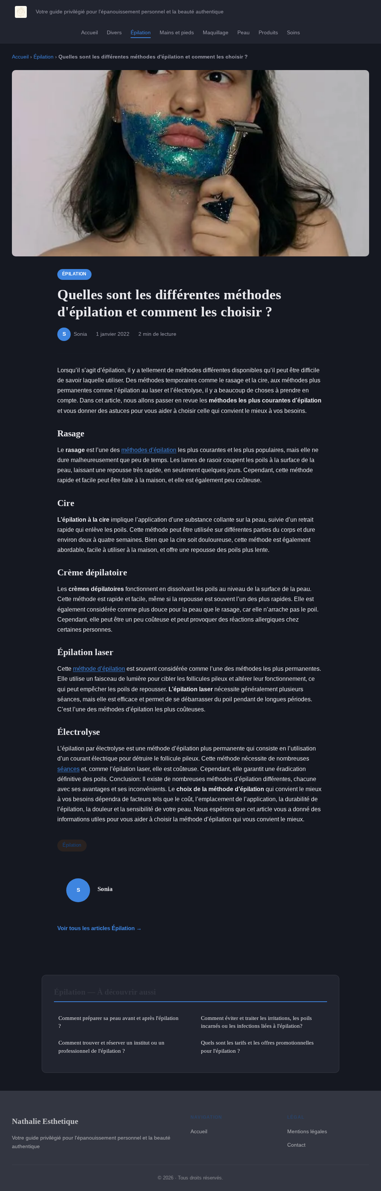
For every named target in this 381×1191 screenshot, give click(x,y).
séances (68, 769)
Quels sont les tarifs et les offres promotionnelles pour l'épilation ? (257, 1046)
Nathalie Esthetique (45, 1121)
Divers (114, 32)
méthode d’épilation (99, 669)
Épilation (141, 32)
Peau (243, 32)
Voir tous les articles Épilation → (99, 928)
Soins (293, 32)
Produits (268, 32)
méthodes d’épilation (148, 450)
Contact (296, 1145)
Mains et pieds (177, 32)
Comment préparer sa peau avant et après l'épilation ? (118, 1022)
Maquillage (215, 32)
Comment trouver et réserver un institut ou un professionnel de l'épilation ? (111, 1046)
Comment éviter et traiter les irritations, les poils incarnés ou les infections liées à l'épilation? (256, 1022)
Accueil (89, 32)
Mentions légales (307, 1131)
